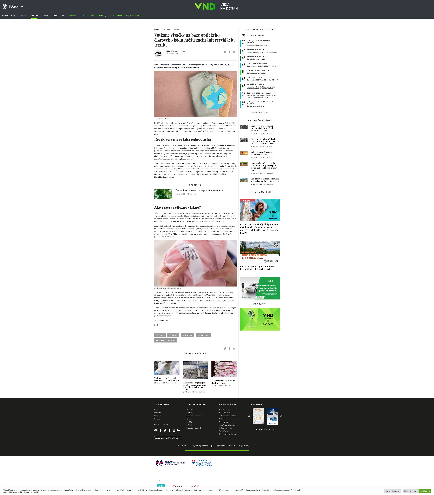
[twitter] (225, 52)
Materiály (177, 29)
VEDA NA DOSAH (172, 51)
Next (281, 416)
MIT (168, 320)
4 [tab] (267, 426)
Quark (188, 419)
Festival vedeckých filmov (228, 416)
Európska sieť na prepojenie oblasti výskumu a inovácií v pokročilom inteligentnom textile (194, 386)
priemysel (173, 335)
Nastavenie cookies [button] (393, 491)
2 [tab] (260, 426)
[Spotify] (161, 430)
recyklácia (187, 335)
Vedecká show (224, 431)
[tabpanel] (258, 416)
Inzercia (157, 419)
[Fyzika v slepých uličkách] (258, 416)
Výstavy (221, 419)
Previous (249, 416)
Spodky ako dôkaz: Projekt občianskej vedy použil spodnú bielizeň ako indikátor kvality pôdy (264, 166)
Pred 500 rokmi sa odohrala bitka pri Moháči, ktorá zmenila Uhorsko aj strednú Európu (265, 141)
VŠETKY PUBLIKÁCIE (265, 429)
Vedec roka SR (224, 422)
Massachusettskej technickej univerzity (198, 163)
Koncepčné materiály (194, 428)
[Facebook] (169, 430)
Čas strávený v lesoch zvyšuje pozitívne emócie (199, 190)
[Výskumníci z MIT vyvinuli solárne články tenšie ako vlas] (166, 368)
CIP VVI (189, 425)
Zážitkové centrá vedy (194, 416)
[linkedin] (234, 52)
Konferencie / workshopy (228, 434)
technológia (203, 335)
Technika (166, 29)
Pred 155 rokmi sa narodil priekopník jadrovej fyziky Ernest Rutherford (262, 128)
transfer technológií (165, 340)
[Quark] (272, 416)
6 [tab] (274, 426)
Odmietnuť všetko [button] (410, 491)
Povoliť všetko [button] (425, 491)
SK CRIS (189, 422)
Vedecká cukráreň (225, 413)
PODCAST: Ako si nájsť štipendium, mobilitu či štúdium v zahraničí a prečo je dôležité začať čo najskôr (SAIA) (259, 228)
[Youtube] (155, 430)
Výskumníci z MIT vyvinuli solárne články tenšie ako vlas (166, 379)
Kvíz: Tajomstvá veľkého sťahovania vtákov (261, 153)
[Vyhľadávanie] (431, 16)
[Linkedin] (178, 430)
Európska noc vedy (225, 428)
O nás (156, 410)
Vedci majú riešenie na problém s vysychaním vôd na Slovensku (265, 179)
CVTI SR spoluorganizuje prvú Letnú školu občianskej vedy (257, 268)
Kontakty (157, 413)
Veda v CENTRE (224, 410)
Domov (156, 29)
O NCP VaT (190, 410)
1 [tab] (257, 426)
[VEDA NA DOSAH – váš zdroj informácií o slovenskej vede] (216, 6)
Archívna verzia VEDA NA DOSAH (167, 438)
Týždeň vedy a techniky (227, 425)
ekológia (160, 335)
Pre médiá (158, 416)
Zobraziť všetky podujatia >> (260, 112)
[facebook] (229, 52)
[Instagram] (174, 430)
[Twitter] (165, 430)
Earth (162, 320)
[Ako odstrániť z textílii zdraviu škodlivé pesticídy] (224, 369)
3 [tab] (264, 426)
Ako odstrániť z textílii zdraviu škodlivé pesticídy (224, 381)
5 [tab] (270, 426)
